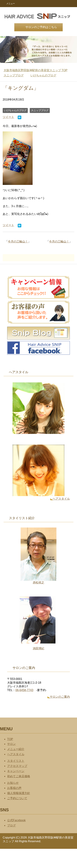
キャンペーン (15, 771)
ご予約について (17, 798)
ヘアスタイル (61, 498)
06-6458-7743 (24, 690)
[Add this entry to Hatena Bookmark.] (19, 117)
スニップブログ (40, 110)
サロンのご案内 (60, 696)
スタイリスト (15, 760)
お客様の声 (14, 787)
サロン (11, 743)
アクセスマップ (17, 765)
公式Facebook (16, 820)
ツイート (8, 116)
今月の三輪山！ (59, 241)
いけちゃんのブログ (15, 110)
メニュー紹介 (15, 749)
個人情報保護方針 (18, 793)
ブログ (11, 825)
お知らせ (13, 782)
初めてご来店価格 (18, 776)
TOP (36, 70)
